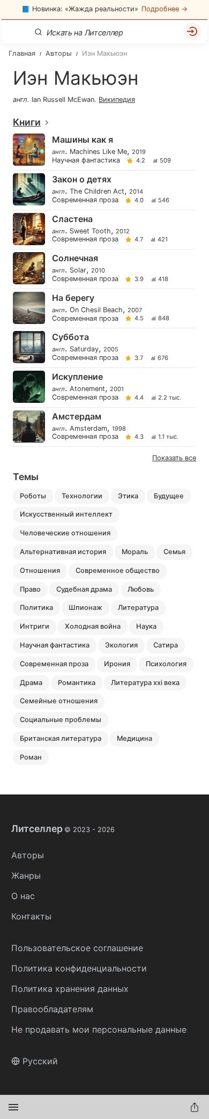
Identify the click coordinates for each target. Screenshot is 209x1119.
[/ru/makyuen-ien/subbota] (104, 347)
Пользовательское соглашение (77, 948)
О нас (23, 895)
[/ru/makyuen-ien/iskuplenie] (104, 387)
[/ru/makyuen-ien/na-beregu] (104, 308)
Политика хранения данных (70, 988)
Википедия (117, 99)
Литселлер (63, 829)
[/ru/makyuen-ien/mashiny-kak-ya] (104, 150)
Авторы (27, 855)
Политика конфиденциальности (79, 968)
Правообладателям (52, 1009)
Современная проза (85, 200)
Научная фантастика (86, 160)
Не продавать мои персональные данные (98, 1029)
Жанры (26, 875)
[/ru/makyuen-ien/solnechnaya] (104, 269)
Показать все (174, 458)
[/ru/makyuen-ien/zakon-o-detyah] (104, 190)
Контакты (31, 916)
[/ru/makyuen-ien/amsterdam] (104, 427)
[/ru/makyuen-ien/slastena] (104, 229)
